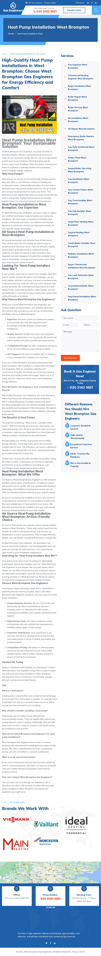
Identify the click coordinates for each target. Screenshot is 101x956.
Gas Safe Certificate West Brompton (81, 148)
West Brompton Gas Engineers (38, 951)
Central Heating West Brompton (78, 234)
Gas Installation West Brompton (78, 180)
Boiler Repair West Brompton (77, 98)
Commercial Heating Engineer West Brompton (80, 77)
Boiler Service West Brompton (78, 109)
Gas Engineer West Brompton (77, 66)
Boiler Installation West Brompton (79, 87)
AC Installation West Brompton (78, 120)
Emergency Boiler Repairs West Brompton (81, 138)
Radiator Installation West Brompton (81, 255)
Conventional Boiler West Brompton (80, 287)
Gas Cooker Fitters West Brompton (80, 191)
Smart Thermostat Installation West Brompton (81, 266)
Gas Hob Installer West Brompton (79, 212)
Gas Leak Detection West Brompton (81, 277)
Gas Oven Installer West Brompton (80, 202)
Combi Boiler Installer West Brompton (81, 245)
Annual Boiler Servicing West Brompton (79, 170)
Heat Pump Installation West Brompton (82, 298)
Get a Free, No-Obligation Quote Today (80, 379)
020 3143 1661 (46, 11)
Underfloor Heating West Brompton (80, 223)
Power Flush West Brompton (77, 159)
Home (11, 33)
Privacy (75, 951)
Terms (82, 951)
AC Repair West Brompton (81, 129)
